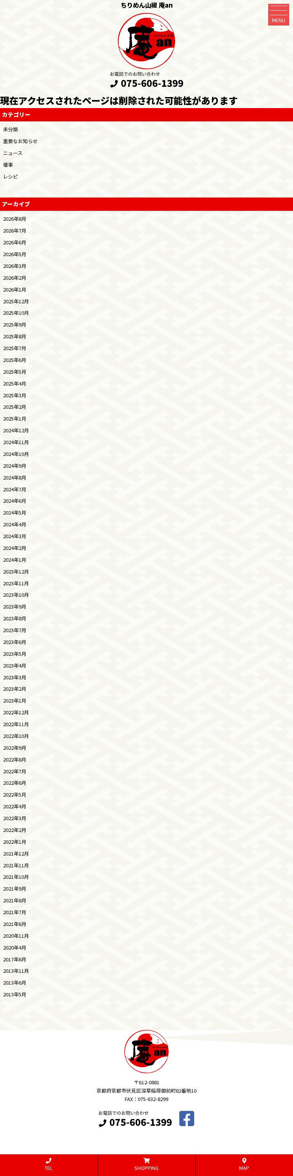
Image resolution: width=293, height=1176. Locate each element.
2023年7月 (14, 630)
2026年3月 (14, 265)
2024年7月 (14, 489)
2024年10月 (16, 453)
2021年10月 (16, 876)
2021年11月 (16, 865)
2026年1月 (14, 289)
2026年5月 (14, 254)
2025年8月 (14, 336)
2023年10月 (16, 594)
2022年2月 (14, 829)
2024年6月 (14, 500)
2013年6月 (14, 982)
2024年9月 (14, 465)
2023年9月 (14, 606)
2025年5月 (14, 371)
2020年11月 (16, 935)
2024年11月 (16, 442)
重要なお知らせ (20, 141)
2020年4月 (14, 947)
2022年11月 (16, 724)
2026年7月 (14, 230)
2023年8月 (14, 618)
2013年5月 (14, 994)
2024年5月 (14, 512)
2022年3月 (14, 818)
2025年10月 (16, 312)
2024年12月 (16, 430)
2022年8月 (14, 759)
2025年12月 (16, 301)
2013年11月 (16, 970)
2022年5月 (14, 794)
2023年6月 (14, 641)
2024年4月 (14, 524)
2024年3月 (14, 536)
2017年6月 (14, 959)
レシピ (10, 176)
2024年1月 (14, 559)
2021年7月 (14, 912)
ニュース (13, 152)
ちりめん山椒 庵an (147, 5)
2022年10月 (16, 735)
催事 (8, 164)
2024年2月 (14, 547)
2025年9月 (14, 324)
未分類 (10, 129)
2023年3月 (14, 677)
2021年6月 (14, 923)
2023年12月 (16, 571)
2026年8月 (14, 218)
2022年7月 (14, 771)
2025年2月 (14, 406)
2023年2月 (14, 688)
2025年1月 (14, 418)
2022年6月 (14, 782)
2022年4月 (14, 806)
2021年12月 (16, 853)
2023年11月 (16, 583)
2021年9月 (14, 888)
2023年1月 (14, 700)
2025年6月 (14, 359)
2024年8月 (14, 477)
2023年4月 (14, 665)
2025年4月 (14, 383)
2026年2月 (14, 277)
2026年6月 (14, 242)
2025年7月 (14, 348)
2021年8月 (14, 900)
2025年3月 (14, 395)
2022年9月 (14, 747)
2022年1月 (14, 841)
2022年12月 (16, 712)
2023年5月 (14, 653)
